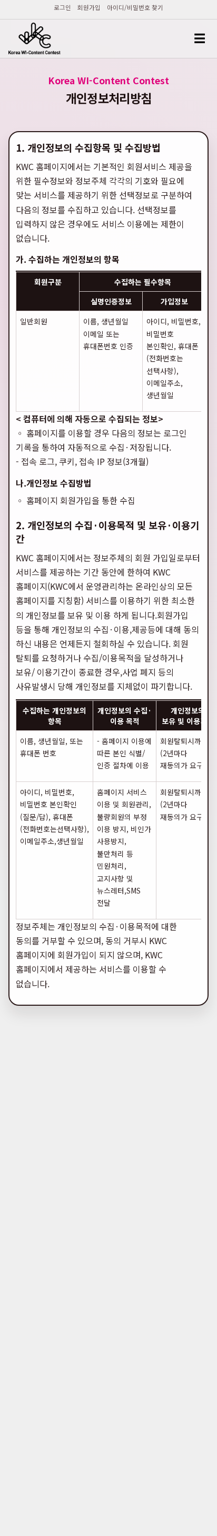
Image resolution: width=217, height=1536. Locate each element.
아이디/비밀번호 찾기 (135, 8)
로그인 (62, 8)
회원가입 (89, 8)
